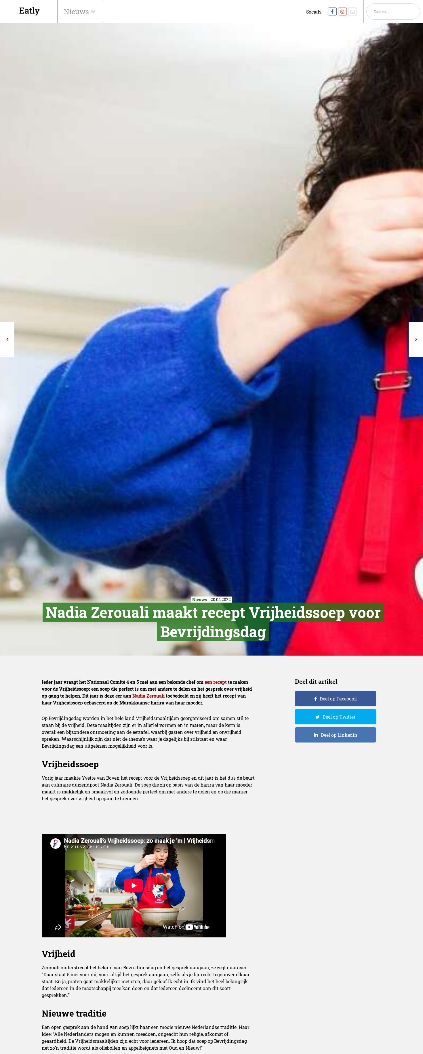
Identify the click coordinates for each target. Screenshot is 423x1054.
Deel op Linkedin (339, 735)
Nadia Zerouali (148, 696)
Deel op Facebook (338, 699)
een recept (216, 682)
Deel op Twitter (339, 717)
